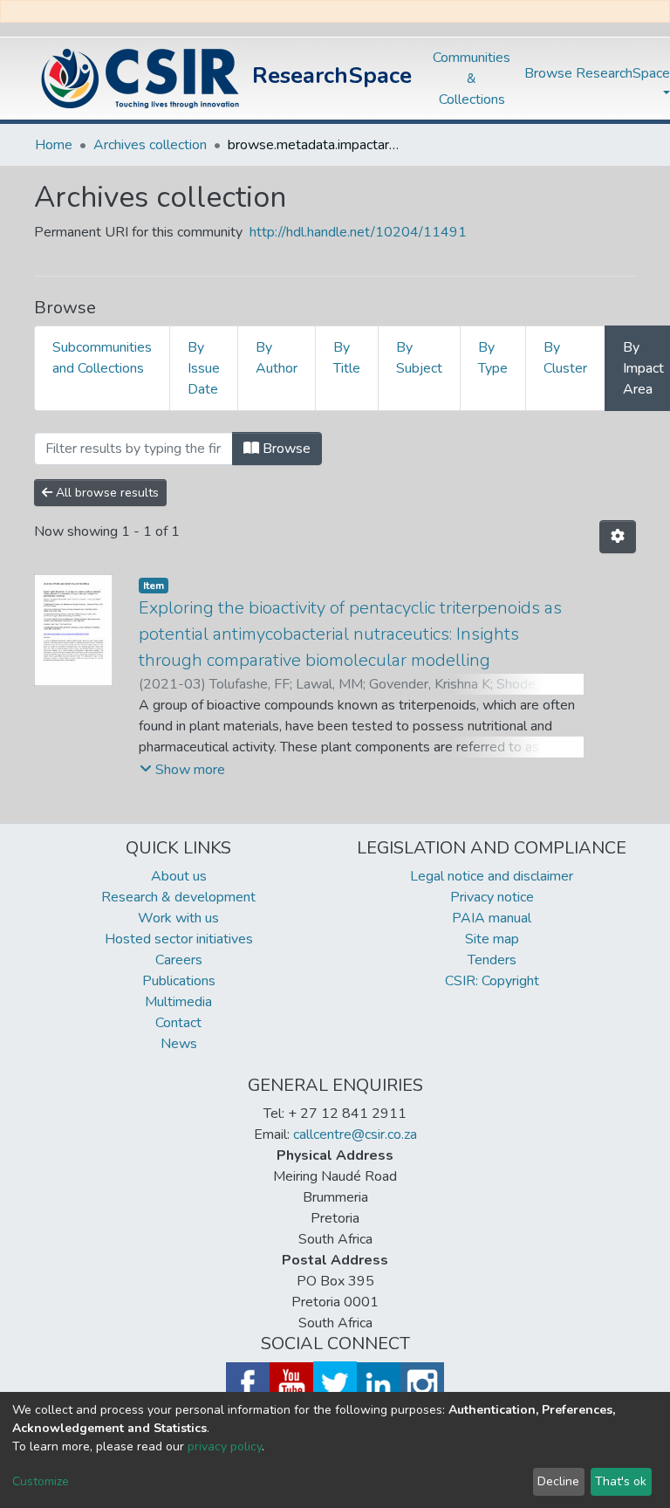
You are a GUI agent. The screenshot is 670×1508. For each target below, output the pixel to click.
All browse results (105, 492)
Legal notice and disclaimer (491, 876)
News (179, 1043)
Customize (40, 1481)
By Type (493, 358)
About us (179, 876)
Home (53, 144)
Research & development (178, 897)
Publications (178, 980)
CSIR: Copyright (492, 980)
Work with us (178, 918)
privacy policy (225, 1446)
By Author (276, 358)
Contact (178, 1022)
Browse (285, 448)
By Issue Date (204, 368)
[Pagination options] (617, 536)
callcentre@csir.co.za (355, 1134)
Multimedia (178, 1001)
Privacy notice (492, 897)
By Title (346, 358)
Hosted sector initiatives (179, 939)
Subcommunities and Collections (102, 358)
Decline (558, 1481)
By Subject (419, 358)
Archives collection (150, 144)
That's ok (620, 1481)
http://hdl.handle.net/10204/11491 (358, 232)
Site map (492, 939)
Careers (178, 960)
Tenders (492, 960)
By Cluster (565, 358)
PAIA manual (491, 918)
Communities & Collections (471, 78)
